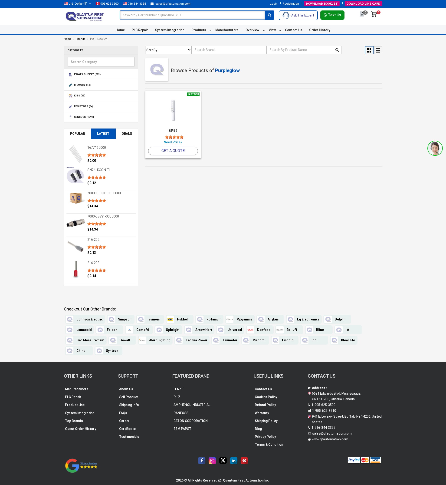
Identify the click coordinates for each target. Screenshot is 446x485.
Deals (127, 133)
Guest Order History (80, 429)
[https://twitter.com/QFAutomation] (223, 460)
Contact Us (293, 30)
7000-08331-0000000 (103, 216)
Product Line (75, 405)
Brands (80, 38)
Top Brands (74, 421)
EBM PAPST (182, 429)
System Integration (169, 30)
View (272, 30)
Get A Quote (173, 150)
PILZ (177, 397)
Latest (103, 133)
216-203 (93, 263)
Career (124, 421)
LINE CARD (363, 3)
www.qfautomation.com (330, 439)
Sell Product (128, 397)
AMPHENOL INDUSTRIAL (192, 405)
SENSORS (83, 117)
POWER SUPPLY (87, 74)
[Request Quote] (362, 16)
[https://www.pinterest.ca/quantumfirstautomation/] (244, 460)
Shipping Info (129, 405)
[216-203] (75, 269)
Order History (319, 30)
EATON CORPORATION (191, 421)
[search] (269, 15)
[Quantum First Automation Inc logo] (85, 16)
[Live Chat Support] (435, 148)
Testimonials (129, 437)
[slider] (96, 155)
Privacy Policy (265, 437)
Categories (75, 50)
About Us (126, 389)
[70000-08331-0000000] (75, 198)
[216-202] (75, 246)
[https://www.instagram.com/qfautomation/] (212, 460)
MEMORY (82, 85)
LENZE (178, 389)
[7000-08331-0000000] (75, 223)
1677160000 (96, 147)
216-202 (93, 239)
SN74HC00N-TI (98, 170)
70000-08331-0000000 (104, 193)
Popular (77, 133)
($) (78, 3)
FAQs (123, 413)
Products (198, 30)
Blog (258, 429)
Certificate (127, 429)
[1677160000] (75, 154)
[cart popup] (374, 16)
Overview (252, 30)
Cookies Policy (266, 397)
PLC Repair (140, 30)
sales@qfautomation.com (172, 3)
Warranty (262, 413)
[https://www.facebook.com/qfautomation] (201, 460)
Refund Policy (265, 405)
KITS (79, 95)
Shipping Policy (266, 421)
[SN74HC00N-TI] (75, 176)
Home (120, 30)
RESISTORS (83, 106)
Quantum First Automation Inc (246, 480)
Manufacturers (227, 30)
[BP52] (173, 110)
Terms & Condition (269, 444)
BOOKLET (322, 3)
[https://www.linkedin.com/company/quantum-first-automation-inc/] (233, 460)
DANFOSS (181, 413)
